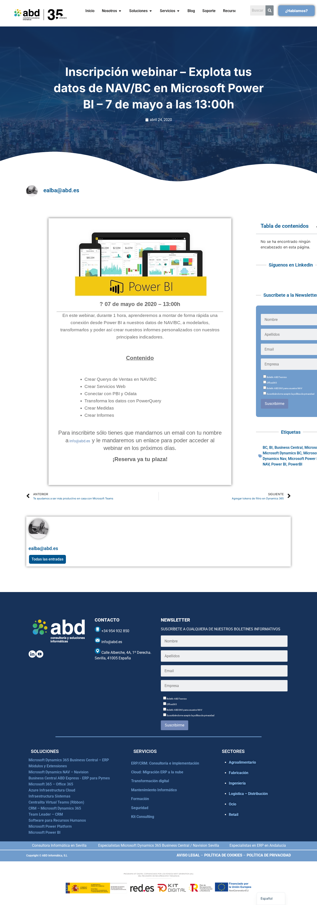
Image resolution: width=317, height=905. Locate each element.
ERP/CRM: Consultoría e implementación (165, 763)
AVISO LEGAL (188, 855)
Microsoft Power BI (45, 832)
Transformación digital (150, 781)
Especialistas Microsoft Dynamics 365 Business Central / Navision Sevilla (158, 845)
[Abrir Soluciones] (150, 11)
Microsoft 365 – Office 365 (51, 784)
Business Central (289, 447)
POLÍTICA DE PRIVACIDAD (269, 855)
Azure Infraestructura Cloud (52, 790)
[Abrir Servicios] (178, 11)
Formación (140, 799)
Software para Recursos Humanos (57, 820)
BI (271, 447)
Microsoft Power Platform (50, 826)
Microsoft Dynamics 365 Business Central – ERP (69, 760)
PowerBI (295, 464)
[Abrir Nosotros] (120, 11)
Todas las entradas (47, 559)
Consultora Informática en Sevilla (59, 845)
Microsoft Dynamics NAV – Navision (58, 772)
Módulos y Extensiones (48, 766)
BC (265, 447)
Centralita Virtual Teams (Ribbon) (56, 802)
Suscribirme (274, 403)
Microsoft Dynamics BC (282, 453)
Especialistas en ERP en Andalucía (258, 845)
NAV (266, 464)
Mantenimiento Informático (154, 790)
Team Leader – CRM (46, 814)
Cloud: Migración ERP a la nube (157, 772)
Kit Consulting (142, 816)
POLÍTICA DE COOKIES (223, 855)
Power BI (278, 464)
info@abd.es (80, 441)
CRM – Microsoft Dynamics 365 (55, 808)
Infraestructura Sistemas (49, 796)
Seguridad (139, 808)
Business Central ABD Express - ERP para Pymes (69, 778)
